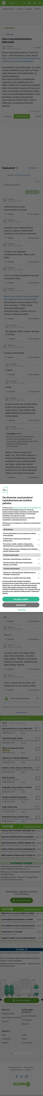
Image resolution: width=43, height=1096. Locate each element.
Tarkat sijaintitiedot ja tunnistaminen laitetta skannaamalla (19, 534)
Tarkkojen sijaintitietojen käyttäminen (17, 559)
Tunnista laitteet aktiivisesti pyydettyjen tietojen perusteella (17, 563)
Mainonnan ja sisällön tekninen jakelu (17, 578)
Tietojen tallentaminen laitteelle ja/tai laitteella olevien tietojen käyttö (20, 550)
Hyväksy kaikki (21, 599)
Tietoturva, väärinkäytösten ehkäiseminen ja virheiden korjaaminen (19, 573)
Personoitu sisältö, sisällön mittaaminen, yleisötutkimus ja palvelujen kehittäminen (18, 545)
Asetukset (21, 605)
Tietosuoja (21, 610)
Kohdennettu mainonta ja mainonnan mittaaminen (17, 540)
